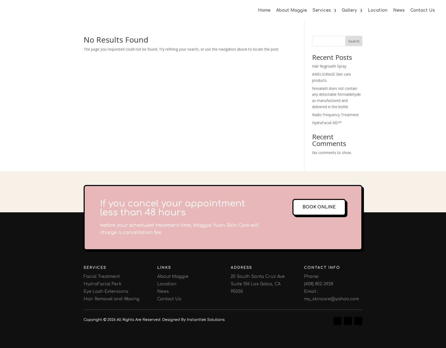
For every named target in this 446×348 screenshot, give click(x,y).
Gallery (349, 10)
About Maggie (291, 10)
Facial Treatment (102, 276)
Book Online (319, 207)
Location (377, 10)
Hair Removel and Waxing (111, 299)
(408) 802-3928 (318, 284)
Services (322, 10)
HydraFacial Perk (102, 284)
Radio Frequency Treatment (335, 114)
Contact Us (422, 10)
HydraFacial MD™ (326, 122)
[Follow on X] (358, 321)
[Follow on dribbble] (337, 321)
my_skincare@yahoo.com (331, 299)
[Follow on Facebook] (348, 321)
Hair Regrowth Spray (329, 66)
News (399, 10)
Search (354, 41)
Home (264, 10)
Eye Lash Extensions (106, 291)
